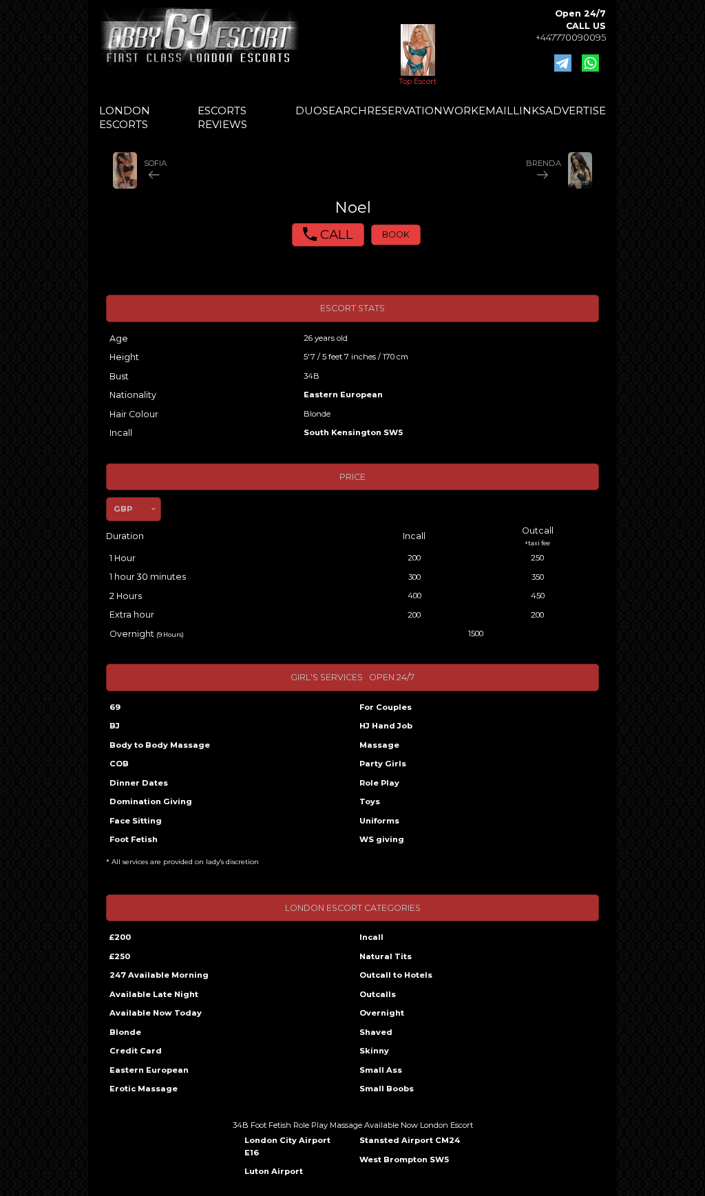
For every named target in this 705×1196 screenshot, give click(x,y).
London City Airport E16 (287, 1146)
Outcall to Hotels (395, 975)
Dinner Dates (138, 783)
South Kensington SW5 (353, 432)
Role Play (379, 783)
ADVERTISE (575, 110)
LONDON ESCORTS (124, 117)
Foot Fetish (133, 839)
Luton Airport (273, 1171)
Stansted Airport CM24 (409, 1140)
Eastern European (343, 394)
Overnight (381, 1013)
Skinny (374, 1051)
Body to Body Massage (159, 745)
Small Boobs (386, 1088)
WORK (460, 110)
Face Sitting (135, 821)
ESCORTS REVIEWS (222, 117)
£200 (120, 937)
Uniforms (379, 821)
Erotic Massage (143, 1088)
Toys (369, 801)
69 (114, 707)
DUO (308, 110)
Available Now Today (155, 1013)
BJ (114, 726)
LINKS (529, 110)
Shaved (375, 1032)
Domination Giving (150, 801)
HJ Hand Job (385, 726)
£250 (119, 956)
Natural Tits (385, 956)
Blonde (125, 1032)
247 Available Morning (159, 975)
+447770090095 (571, 37)
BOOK (396, 234)
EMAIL (495, 110)
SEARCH (344, 110)
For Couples (385, 707)
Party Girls (382, 763)
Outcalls (377, 994)
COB (119, 763)
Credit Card (135, 1051)
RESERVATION (405, 110)
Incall (371, 937)
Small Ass (380, 1070)
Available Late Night (153, 994)
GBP (123, 509)
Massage (379, 745)
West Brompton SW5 (404, 1159)
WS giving (381, 839)
